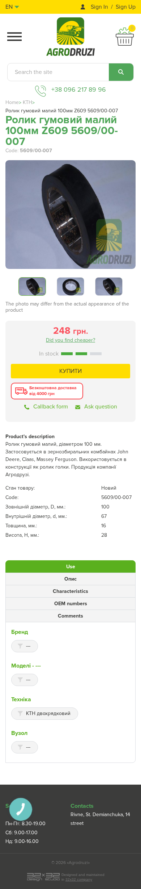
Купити (70, 371)
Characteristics (70, 591)
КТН (27, 102)
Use (70, 567)
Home (12, 102)
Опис (70, 579)
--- (28, 646)
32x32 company (78, 879)
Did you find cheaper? (70, 340)
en (9, 7)
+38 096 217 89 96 (78, 90)
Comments (70, 616)
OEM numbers (70, 604)
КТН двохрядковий (48, 713)
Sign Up (126, 7)
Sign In (99, 7)
